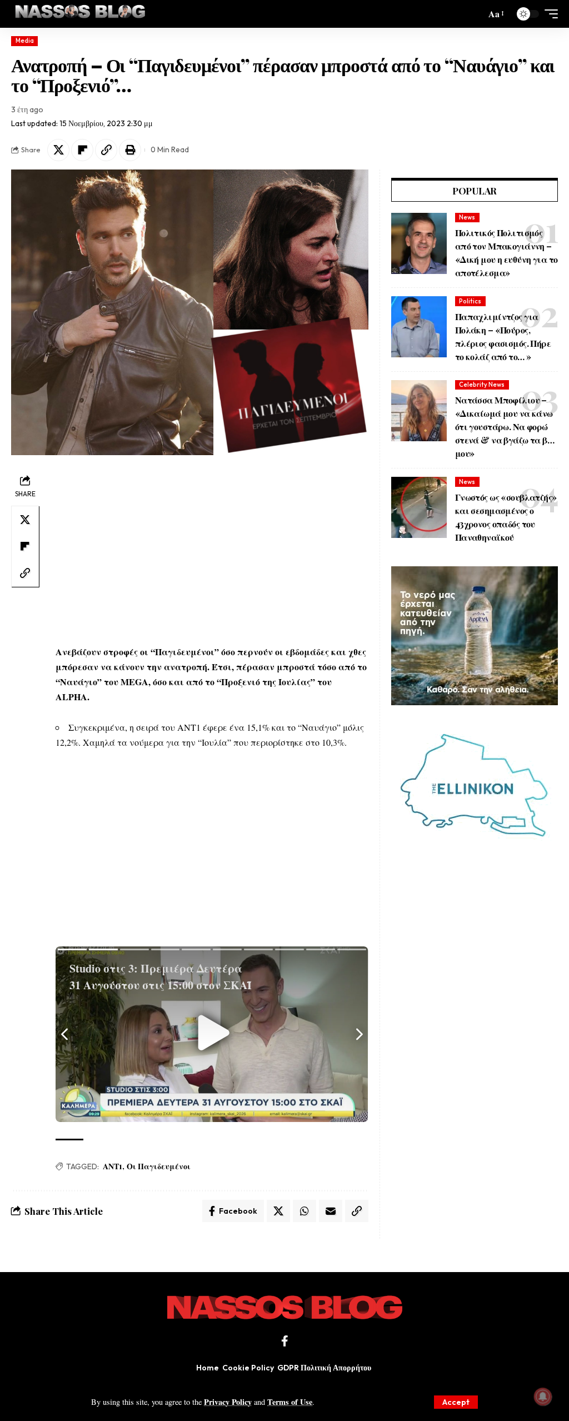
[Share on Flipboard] (82, 150)
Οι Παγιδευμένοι (159, 1166)
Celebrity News (482, 384)
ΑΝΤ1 (112, 1166)
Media (25, 40)
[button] (456, 1402)
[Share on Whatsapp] (304, 1211)
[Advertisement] (212, 549)
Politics (470, 301)
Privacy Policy (228, 1402)
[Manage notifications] (543, 1396)
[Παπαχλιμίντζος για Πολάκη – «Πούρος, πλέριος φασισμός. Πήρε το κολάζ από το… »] (419, 326)
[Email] (330, 1211)
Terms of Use (289, 1402)
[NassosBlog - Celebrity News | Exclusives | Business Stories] (81, 14)
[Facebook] (284, 1341)
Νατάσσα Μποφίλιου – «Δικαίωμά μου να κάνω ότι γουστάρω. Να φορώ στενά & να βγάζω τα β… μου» (504, 426)
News (467, 217)
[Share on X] (58, 150)
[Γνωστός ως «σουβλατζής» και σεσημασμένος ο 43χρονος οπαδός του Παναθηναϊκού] (419, 507)
